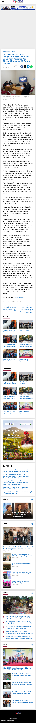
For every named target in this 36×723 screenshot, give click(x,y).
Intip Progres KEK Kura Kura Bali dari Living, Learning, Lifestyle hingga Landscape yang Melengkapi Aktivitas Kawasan (16, 482)
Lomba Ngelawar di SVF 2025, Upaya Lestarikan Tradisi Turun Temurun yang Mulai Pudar (19, 632)
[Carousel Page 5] (22, 516)
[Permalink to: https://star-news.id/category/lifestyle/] (32, 499)
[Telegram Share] (28, 66)
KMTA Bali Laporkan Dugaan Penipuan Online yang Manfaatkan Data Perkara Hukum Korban (10, 360)
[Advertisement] (18, 29)
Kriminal (5, 67)
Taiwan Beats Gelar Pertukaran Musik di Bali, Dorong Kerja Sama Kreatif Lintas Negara (16, 470)
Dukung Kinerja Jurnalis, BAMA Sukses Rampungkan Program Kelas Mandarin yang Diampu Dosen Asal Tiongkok (16, 476)
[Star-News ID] (18, 2)
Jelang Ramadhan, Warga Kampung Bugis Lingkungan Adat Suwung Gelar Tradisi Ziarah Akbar (19, 617)
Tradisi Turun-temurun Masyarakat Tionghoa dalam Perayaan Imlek (9, 308)
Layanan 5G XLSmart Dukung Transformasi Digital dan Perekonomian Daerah (18, 492)
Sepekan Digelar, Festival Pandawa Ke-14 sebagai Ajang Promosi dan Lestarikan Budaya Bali (19, 622)
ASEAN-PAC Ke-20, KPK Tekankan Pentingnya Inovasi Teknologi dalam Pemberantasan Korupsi (21, 692)
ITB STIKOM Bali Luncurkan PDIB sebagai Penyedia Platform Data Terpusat (15, 488)
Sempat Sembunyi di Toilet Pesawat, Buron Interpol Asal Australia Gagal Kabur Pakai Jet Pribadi (10, 331)
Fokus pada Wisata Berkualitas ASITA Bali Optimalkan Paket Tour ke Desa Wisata (26, 309)
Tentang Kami (23, 719)
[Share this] (21, 66)
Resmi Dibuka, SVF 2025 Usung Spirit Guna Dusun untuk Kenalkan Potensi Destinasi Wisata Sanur (19, 637)
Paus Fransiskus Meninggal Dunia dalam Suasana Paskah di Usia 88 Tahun (21, 683)
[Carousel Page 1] (13, 516)
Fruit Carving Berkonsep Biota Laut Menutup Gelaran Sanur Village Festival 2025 (18, 627)
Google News (19, 297)
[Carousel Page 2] (16, 516)
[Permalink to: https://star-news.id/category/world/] (32, 645)
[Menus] (2, 2)
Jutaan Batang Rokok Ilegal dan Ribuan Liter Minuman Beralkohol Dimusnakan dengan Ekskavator (26, 345)
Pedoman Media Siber (7, 720)
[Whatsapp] (31, 66)
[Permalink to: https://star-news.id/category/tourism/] (32, 524)
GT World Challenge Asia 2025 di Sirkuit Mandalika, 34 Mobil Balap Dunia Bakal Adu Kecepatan (21, 674)
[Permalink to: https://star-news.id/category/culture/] (32, 593)
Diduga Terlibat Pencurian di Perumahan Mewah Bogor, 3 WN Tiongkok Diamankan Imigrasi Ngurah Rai (26, 331)
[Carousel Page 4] (20, 516)
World (8, 67)
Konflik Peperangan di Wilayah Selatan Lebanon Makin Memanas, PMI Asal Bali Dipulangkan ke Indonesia (22, 701)
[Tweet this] (25, 66)
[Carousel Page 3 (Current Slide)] (18, 516)
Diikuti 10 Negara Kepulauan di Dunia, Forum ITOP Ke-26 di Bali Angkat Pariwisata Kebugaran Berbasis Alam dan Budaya (26, 360)
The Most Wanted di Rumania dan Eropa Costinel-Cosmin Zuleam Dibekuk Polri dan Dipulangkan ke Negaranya (9, 345)
